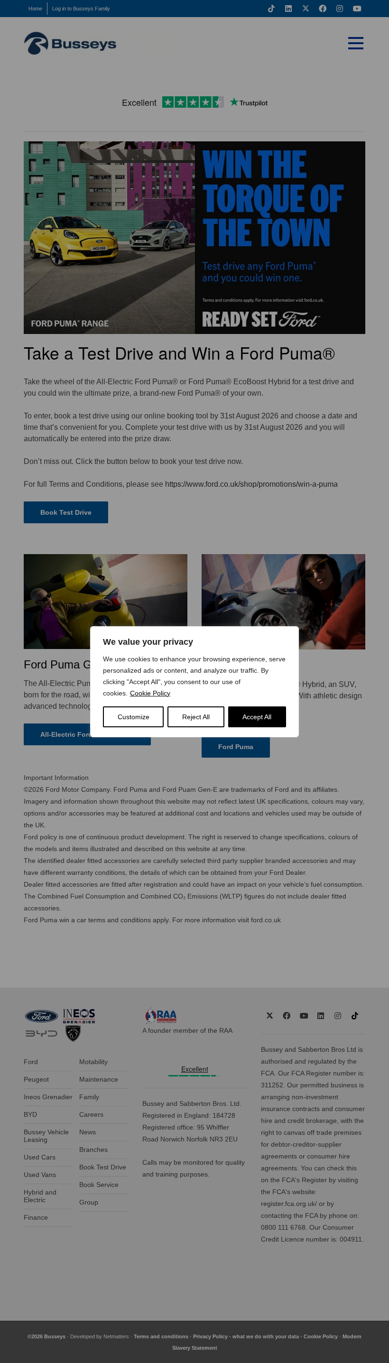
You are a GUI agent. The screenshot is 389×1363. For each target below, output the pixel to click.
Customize (133, 717)
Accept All (256, 717)
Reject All (196, 717)
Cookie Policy (150, 693)
